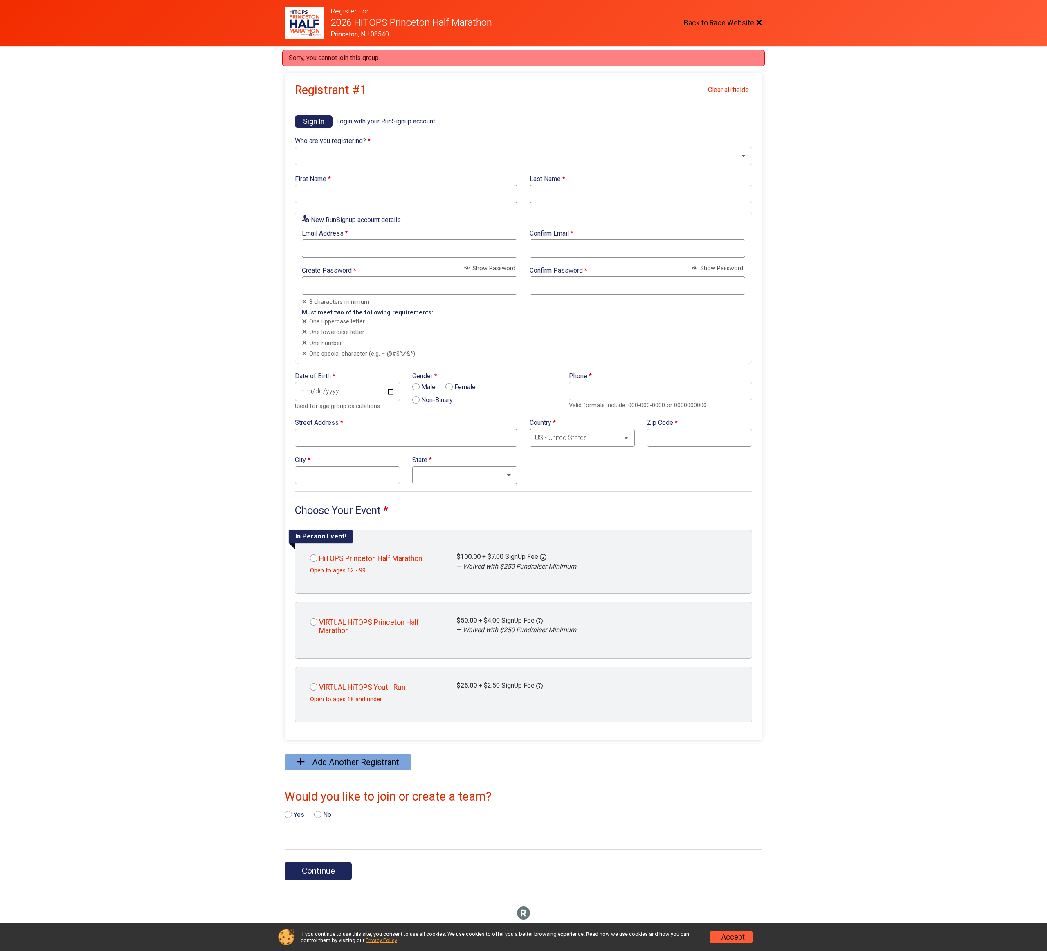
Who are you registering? (333, 141)
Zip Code (662, 422)
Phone (580, 376)
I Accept (731, 937)
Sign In (313, 121)
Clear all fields (728, 90)
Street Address (319, 422)
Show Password (493, 268)
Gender (424, 376)
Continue (318, 871)
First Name (313, 179)
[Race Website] (307, 23)
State (422, 460)
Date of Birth (315, 376)
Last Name (547, 179)
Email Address (325, 233)
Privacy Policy (381, 940)
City (302, 460)
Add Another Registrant (354, 762)
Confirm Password (558, 270)
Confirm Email (551, 233)
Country (543, 422)
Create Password (329, 270)
